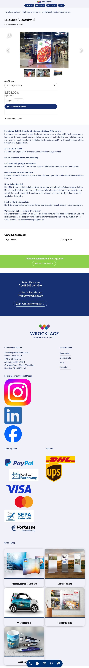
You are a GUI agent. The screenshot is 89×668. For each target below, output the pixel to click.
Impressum (64, 353)
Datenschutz (65, 358)
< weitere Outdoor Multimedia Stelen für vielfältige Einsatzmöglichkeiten (37, 12)
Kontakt (63, 367)
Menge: (8, 100)
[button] (51, 663)
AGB (62, 362)
